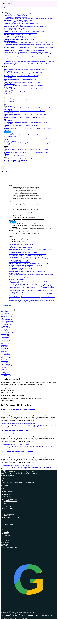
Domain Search (26, 187)
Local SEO (14, 227)
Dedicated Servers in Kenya (8, 484)
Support (27, 233)
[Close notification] (3, 5)
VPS (5, 119)
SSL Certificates (8, 508)
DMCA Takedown (6, 545)
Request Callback (10, 400)
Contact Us (7, 535)
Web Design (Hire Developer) (12, 517)
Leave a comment (27, 427)
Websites (7, 131)
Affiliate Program (27, 198)
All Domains (26, 209)
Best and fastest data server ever (14, 430)
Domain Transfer (27, 204)
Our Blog (6, 533)
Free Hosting (25, 200)
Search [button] (17, 310)
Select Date (4, 390)
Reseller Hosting (25, 193)
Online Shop (7, 515)
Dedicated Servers (28, 219)
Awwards (53, 425)
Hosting (5, 66)
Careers (6, 526)
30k (49, 425)
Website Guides (39, 425)
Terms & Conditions (6, 541)
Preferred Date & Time (7, 389)
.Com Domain (28, 211)
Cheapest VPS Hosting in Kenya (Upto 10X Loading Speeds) (17, 482)
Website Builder (28, 223)
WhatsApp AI (6, 130)
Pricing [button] (5, 12)
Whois (26, 212)
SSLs (13, 206)
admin (9, 425)
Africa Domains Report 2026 (18, 241)
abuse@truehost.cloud (11, 547)
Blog (27, 231)
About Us (6, 532)
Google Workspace (9, 506)
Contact (19, 235)
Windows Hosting (26, 195)
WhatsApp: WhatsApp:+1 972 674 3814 (26, 473)
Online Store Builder (28, 225)
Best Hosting (4, 427)
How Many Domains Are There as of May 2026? (22, 239)
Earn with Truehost (9, 523)
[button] (29, 9)
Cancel (2, 400)
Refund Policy (4, 544)
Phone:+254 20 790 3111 (8, 473)
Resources (6, 146)
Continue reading (18, 423)
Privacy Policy (5, 542)
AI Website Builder (9, 514)
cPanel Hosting (24, 190)
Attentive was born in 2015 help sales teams (19, 409)
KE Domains (24, 192)
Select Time (4, 392)
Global (2, 447)
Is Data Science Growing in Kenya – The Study (23, 238)
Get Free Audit (6, 3)
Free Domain (26, 196)
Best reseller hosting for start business (17, 451)
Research (5, 157)
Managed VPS (24, 217)
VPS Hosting (27, 215)
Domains (5, 96)
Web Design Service (32, 228)
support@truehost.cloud (7, 475)
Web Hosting (27, 188)
